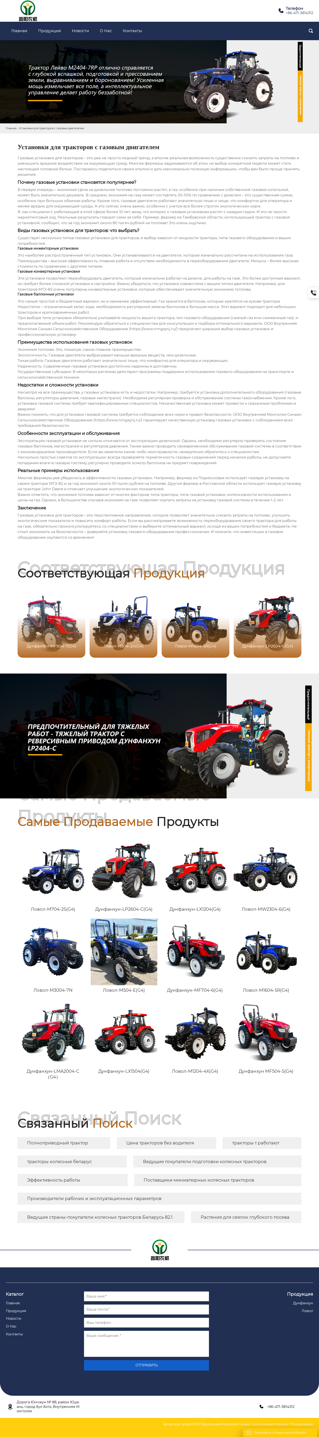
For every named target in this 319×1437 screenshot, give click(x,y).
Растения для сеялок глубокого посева (245, 1217)
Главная (11, 128)
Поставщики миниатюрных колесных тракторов (199, 1180)
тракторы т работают (255, 1143)
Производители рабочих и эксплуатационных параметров (94, 1198)
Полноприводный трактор (57, 1143)
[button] (292, 623)
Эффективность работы (53, 1180)
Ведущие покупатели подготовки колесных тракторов (204, 1161)
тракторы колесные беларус (59, 1161)
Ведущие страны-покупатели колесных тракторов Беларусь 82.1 (100, 1217)
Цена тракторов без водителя (160, 1143)
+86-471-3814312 (299, 13)
